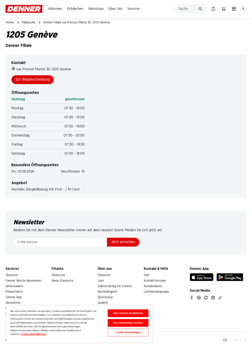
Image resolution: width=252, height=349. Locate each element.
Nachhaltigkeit (107, 291)
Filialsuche (28, 22)
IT (245, 340)
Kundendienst (153, 286)
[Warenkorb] (224, 9)
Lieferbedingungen (156, 291)
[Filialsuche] (234, 9)
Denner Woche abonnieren (23, 280)
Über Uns (115, 9)
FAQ (146, 275)
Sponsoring (105, 297)
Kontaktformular (155, 280)
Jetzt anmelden (123, 242)
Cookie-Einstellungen (128, 332)
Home (10, 22)
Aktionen (55, 9)
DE (225, 340)
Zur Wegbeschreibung (33, 79)
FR (235, 340)
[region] (79, 324)
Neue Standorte (62, 280)
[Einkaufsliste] (213, 9)
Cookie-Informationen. (33, 334)
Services (133, 9)
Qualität (103, 302)
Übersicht (12, 275)
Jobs (101, 280)
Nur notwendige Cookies (128, 323)
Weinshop (96, 9)
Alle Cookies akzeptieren (128, 313)
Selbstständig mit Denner (115, 286)
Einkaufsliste (14, 291)
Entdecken (75, 9)
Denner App (14, 297)
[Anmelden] (243, 9)
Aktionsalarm (14, 286)
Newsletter (13, 302)
